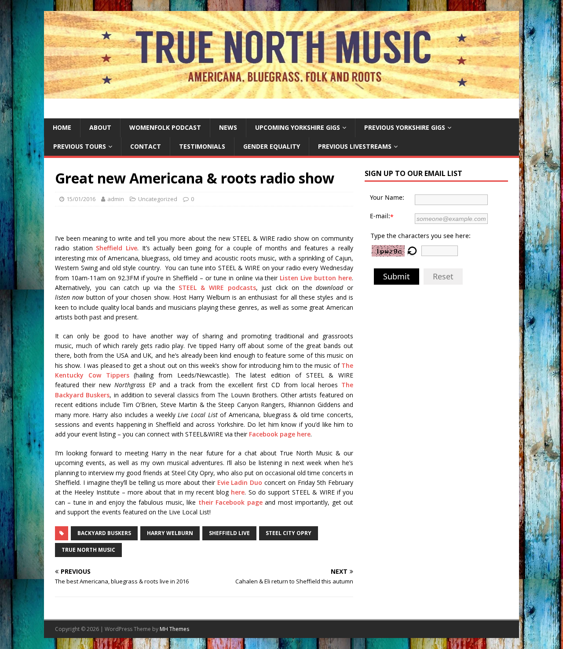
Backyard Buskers (104, 533)
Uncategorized (157, 199)
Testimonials (202, 146)
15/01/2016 (80, 199)
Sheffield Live (116, 248)
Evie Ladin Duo (240, 482)
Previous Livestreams (354, 146)
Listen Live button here (316, 278)
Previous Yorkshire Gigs (404, 127)
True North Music (88, 550)
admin (115, 199)
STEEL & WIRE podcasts (217, 287)
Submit (396, 276)
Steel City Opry (288, 533)
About (100, 127)
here (238, 492)
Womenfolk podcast (165, 127)
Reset (443, 276)
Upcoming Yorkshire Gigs (297, 127)
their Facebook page (230, 502)
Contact (145, 146)
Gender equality (271, 146)
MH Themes (174, 629)
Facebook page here (280, 434)
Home (62, 127)
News (228, 127)
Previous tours (79, 146)
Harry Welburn (170, 533)
